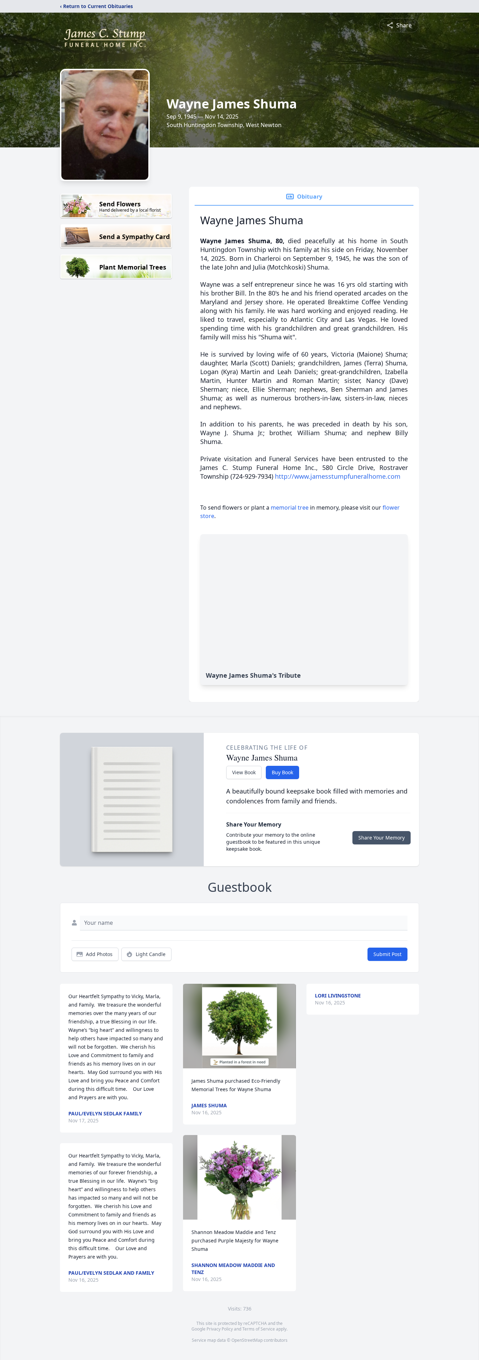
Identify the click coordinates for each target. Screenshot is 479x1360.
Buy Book (282, 772)
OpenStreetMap (247, 1340)
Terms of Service (258, 1329)
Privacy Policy (220, 1329)
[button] (239, 1026)
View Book (244, 772)
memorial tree (290, 507)
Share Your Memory (381, 837)
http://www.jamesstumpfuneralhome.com (337, 476)
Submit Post (387, 954)
